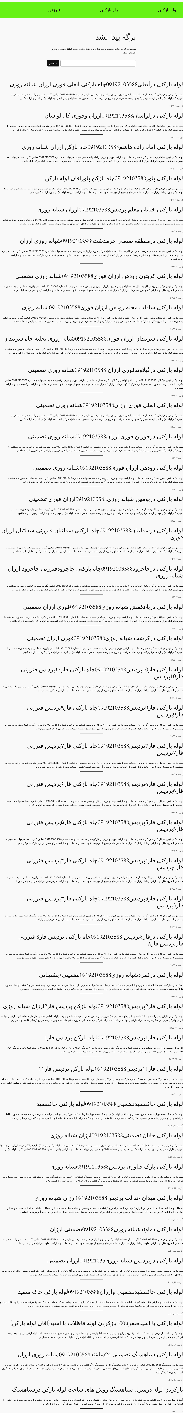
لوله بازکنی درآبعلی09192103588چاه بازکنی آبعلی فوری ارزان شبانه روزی (96, 84)
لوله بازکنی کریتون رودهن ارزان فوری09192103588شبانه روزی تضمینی (99, 276)
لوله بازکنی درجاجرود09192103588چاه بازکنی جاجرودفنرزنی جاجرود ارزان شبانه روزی (95, 572)
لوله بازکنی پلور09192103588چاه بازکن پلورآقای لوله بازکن (114, 178)
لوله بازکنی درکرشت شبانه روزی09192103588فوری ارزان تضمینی (105, 638)
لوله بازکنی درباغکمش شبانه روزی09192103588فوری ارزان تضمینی (103, 607)
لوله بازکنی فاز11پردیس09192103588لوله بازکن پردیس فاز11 (111, 1069)
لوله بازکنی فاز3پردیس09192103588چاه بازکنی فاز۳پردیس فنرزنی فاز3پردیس (105, 902)
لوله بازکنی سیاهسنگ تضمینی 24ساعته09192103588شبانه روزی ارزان (100, 1354)
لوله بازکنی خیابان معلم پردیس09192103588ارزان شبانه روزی (110, 209)
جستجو (53, 63)
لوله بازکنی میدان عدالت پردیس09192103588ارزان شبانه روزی (108, 1198)
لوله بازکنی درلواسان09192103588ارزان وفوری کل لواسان (113, 115)
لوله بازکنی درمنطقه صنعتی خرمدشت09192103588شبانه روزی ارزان (101, 241)
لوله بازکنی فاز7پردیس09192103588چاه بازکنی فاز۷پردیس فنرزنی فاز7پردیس (105, 749)
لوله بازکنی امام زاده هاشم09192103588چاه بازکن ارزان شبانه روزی (102, 147)
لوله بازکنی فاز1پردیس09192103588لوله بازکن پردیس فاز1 (113, 1037)
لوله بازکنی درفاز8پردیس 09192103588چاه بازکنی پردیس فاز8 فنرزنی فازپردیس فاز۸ (100, 940)
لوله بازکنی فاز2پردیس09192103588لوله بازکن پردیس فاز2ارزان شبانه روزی (93, 1006)
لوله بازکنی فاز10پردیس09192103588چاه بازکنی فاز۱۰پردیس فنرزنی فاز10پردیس (102, 673)
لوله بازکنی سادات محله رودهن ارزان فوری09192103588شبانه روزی (102, 307)
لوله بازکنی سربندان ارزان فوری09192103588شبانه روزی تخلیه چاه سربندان (93, 338)
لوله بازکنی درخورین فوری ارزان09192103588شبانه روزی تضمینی (105, 436)
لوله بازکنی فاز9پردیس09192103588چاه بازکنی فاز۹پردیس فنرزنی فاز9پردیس (105, 711)
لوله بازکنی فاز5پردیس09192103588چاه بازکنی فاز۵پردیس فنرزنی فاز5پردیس (105, 826)
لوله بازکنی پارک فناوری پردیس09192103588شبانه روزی (116, 1166)
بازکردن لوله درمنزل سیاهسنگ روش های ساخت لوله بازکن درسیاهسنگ (97, 1389)
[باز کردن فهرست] (7, 10)
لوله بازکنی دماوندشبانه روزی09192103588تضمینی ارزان (116, 1229)
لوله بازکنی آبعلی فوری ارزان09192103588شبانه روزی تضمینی (109, 405)
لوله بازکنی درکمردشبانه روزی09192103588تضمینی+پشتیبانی (111, 975)
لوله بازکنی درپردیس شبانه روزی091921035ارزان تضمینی (115, 1260)
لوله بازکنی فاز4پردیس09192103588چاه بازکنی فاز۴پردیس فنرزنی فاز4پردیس (105, 864)
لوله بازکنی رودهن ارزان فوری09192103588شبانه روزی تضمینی (108, 468)
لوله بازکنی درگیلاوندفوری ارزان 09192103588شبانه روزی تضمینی (105, 370)
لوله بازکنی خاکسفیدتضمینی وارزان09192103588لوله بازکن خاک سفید (100, 1292)
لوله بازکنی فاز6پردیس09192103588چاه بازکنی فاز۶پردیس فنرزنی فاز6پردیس (105, 787)
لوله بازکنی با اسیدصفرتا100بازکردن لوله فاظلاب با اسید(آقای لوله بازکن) (96, 1323)
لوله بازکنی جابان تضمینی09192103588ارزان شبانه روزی (116, 1135)
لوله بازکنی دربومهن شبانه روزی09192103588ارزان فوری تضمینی (106, 499)
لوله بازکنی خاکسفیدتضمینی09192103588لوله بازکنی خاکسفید (110, 1104)
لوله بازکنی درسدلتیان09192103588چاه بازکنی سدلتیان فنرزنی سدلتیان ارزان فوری (92, 534)
